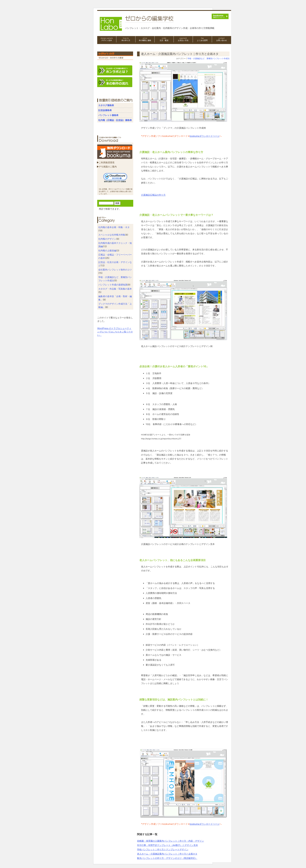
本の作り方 (125, 39)
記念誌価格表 (105, 110)
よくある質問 (202, 39)
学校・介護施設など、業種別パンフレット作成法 (208, 58)
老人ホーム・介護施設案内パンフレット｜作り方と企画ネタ (167, 853)
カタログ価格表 (106, 105)
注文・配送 (164, 39)
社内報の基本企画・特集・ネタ (114, 227)
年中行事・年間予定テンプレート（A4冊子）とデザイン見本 (167, 845)
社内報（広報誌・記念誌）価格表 (115, 120)
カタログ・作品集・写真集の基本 (115, 288)
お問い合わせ (221, 39)
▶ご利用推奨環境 (105, 162)
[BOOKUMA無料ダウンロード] (114, 157)
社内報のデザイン (107, 238)
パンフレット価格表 (108, 115)
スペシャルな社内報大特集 (111, 234)
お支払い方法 (183, 39)
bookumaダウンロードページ (204, 136)
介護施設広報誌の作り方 (153, 194)
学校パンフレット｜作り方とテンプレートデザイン (162, 849)
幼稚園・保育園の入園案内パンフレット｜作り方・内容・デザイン (170, 840)
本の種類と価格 (145, 39)
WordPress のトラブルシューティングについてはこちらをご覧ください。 (115, 331)
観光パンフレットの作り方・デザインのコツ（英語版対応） (167, 858)
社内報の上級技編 (107, 250)
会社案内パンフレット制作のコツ (115, 269)
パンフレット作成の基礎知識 (112, 284)
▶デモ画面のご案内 (107, 166)
